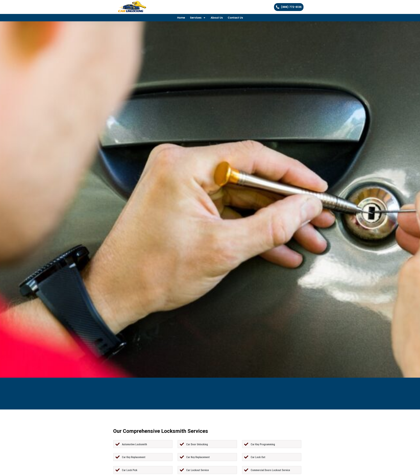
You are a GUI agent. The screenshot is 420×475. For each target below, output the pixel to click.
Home (181, 18)
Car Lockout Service (197, 470)
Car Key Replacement (133, 457)
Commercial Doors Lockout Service (270, 470)
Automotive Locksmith (134, 444)
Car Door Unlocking (197, 444)
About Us (217, 18)
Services (195, 18)
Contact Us (235, 18)
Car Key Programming (263, 444)
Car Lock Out (258, 457)
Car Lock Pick (129, 470)
